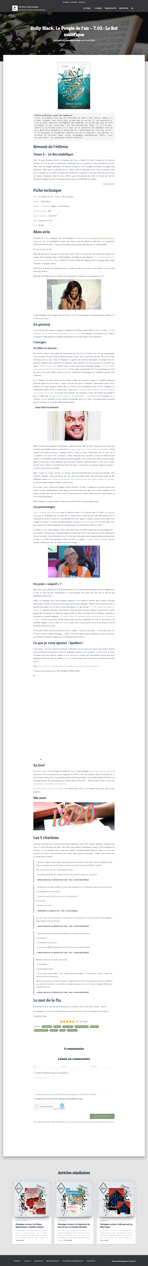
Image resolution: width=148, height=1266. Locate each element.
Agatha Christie (21, 1220)
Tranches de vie (110, 8)
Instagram (66, 2)
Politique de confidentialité (59, 1073)
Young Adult (72, 1030)
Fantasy (57, 1026)
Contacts (27, 1261)
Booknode (82, 2)
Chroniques (47, 1026)
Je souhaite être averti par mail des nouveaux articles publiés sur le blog (58, 1099)
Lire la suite (20, 1240)
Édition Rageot (109, 184)
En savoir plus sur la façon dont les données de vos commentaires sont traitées (89, 1122)
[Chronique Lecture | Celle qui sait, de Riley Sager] (116, 1199)
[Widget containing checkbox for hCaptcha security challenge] (49, 1106)
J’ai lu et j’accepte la (52, 1073)
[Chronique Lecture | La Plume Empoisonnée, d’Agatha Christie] (32, 1199)
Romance (54, 1030)
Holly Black (68, 1026)
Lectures (87, 8)
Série (62, 1030)
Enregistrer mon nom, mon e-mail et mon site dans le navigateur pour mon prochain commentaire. (66, 1094)
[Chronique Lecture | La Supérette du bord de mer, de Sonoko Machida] (74, 1199)
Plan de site (91, 1261)
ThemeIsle (132, 1261)
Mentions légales (52, 1261)
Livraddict (74, 2)
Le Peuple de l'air (81, 1026)
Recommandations (41, 1030)
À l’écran (98, 8)
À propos (17, 1261)
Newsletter (123, 8)
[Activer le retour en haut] (143, 1261)
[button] (91, 8)
